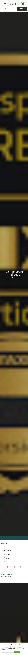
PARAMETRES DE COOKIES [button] (8, 652)
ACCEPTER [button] (17, 652)
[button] (15, 567)
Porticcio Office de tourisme (13, 3)
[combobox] (9, 9)
